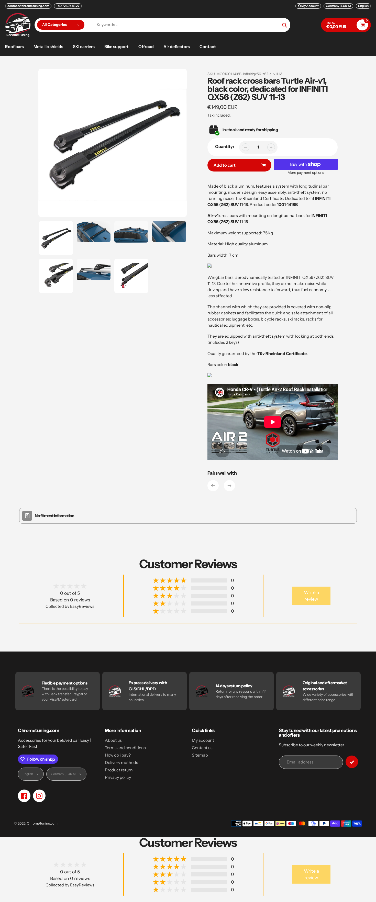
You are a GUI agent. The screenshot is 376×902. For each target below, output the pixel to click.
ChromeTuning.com (42, 823)
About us (113, 740)
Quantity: (224, 146)
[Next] (229, 485)
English (363, 6)
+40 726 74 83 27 (68, 6)
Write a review (311, 596)
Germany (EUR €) (338, 6)
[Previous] (213, 485)
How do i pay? (118, 755)
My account (203, 740)
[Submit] (352, 762)
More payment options (305, 172)
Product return (119, 769)
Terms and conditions (125, 747)
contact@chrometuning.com (28, 6)
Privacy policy (118, 777)
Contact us (202, 747)
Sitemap (200, 755)
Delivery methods (121, 762)
